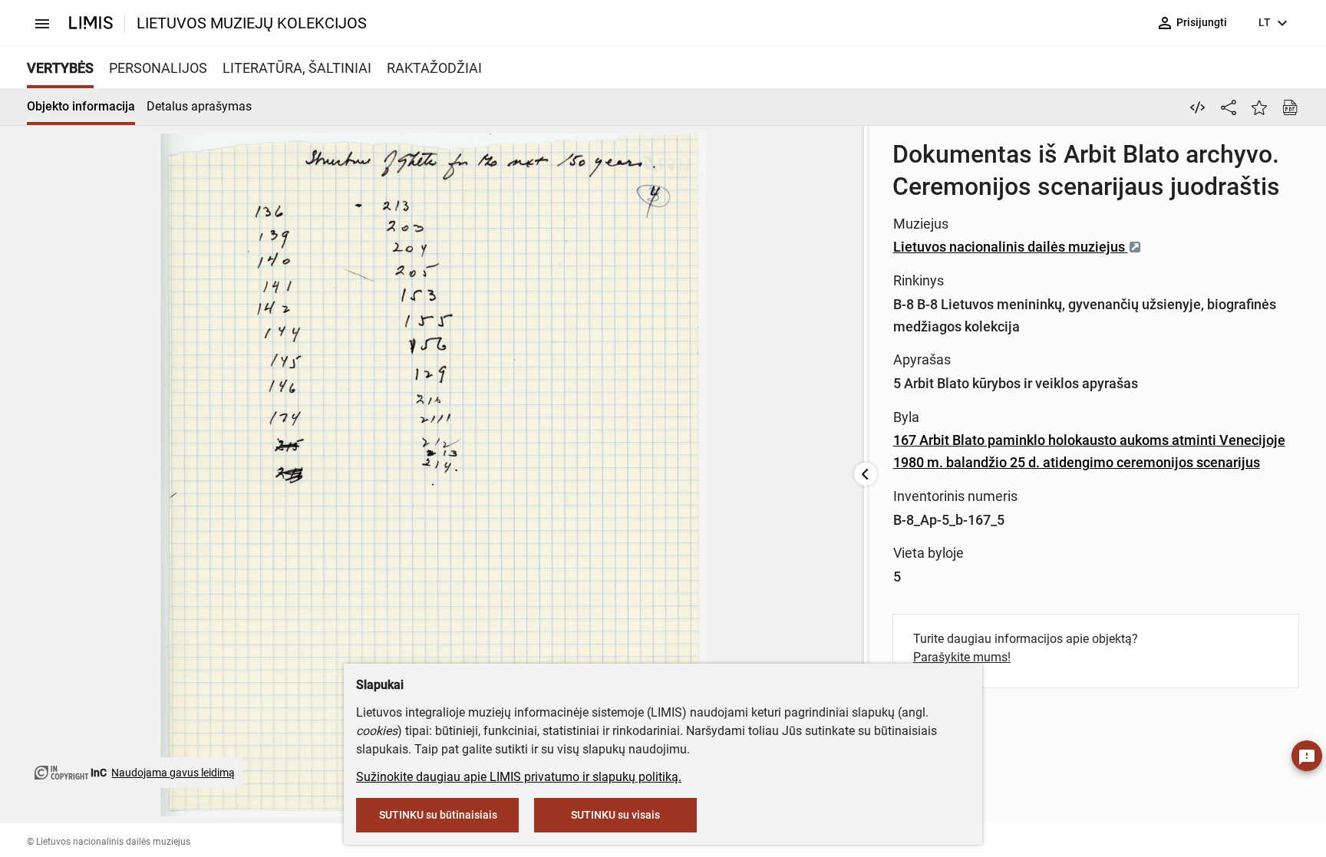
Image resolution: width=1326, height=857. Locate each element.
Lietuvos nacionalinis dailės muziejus (1010, 247)
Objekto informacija (81, 106)
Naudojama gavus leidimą (173, 772)
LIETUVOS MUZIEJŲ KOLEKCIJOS (252, 23)
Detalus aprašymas (199, 106)
